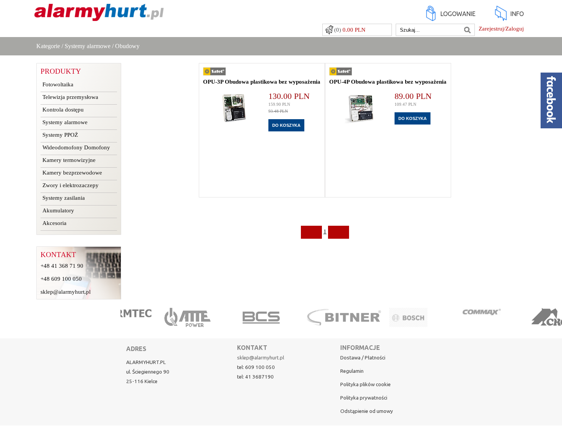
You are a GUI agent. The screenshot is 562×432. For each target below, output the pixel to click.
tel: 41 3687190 (255, 377)
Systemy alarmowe (87, 46)
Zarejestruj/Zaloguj (501, 29)
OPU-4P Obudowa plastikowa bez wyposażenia (388, 82)
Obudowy (127, 46)
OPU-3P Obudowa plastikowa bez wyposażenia (261, 82)
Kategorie (48, 46)
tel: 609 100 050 (256, 367)
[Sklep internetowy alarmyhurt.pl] (99, 17)
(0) (349, 30)
